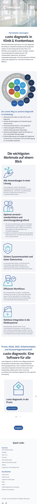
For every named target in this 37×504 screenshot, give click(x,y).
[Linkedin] (6, 503)
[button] (36, 396)
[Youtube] (3, 503)
